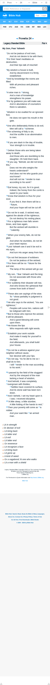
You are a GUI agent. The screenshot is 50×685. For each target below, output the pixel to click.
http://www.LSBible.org (37, 477)
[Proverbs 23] (3, 313)
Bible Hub (25, 480)
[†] (22, 92)
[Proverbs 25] (47, 313)
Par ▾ (44, 43)
